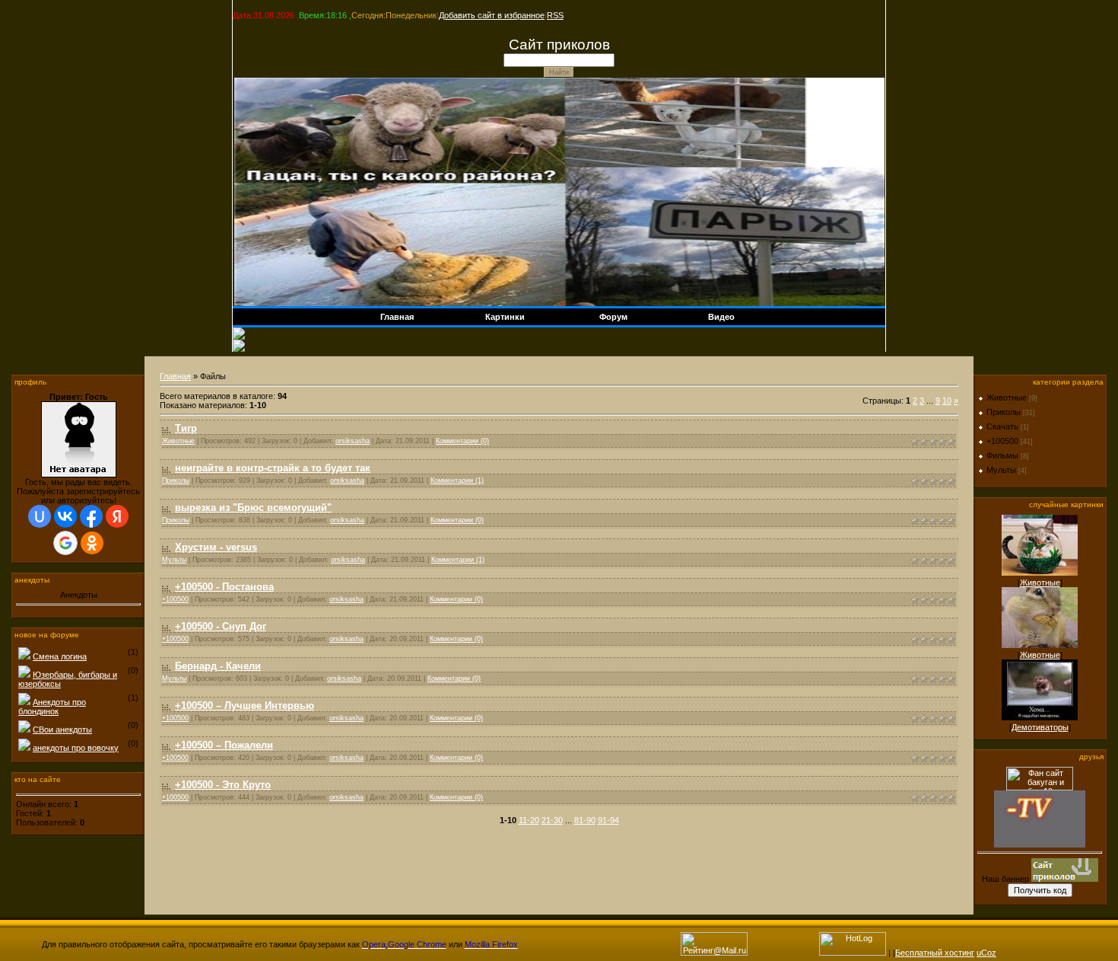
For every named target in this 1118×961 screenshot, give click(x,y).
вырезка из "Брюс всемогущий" (253, 507)
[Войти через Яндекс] (117, 516)
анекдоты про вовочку (76, 747)
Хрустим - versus (216, 547)
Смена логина (60, 656)
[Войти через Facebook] (91, 516)
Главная (175, 376)
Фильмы (1002, 455)
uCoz (986, 952)
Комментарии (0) (462, 441)
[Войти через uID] (39, 516)
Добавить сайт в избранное (492, 15)
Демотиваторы (1040, 727)
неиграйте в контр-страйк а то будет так (272, 468)
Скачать (1002, 426)
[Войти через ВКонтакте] (65, 516)
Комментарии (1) (457, 480)
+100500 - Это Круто (223, 784)
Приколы (175, 480)
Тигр (186, 428)
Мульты (174, 560)
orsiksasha (352, 441)
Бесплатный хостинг (934, 952)
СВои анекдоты (62, 729)
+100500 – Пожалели (224, 745)
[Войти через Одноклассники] (92, 543)
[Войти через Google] (65, 543)
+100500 (175, 599)
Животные (178, 441)
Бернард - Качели (218, 666)
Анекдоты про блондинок (52, 707)
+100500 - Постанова (224, 586)
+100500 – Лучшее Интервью (244, 705)
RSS (555, 15)
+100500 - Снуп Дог (220, 626)
